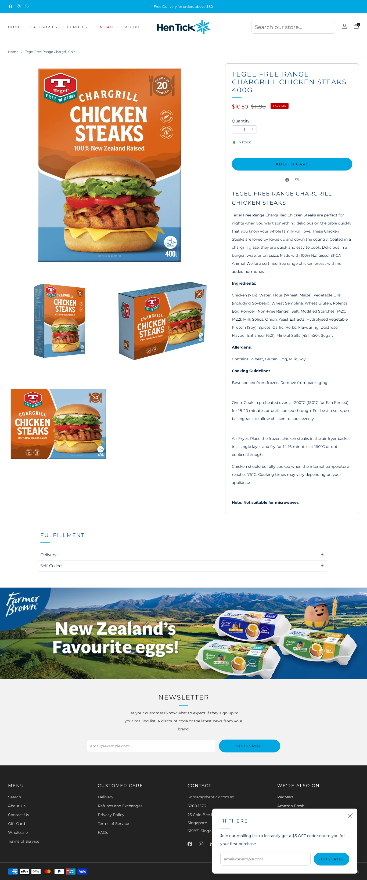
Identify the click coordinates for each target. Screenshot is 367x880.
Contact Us (18, 814)
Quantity (240, 121)
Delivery (105, 797)
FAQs (103, 832)
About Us (17, 805)
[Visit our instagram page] (19, 6)
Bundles (77, 27)
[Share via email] (297, 180)
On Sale (106, 27)
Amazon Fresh (290, 805)
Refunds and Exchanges (120, 805)
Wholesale (18, 832)
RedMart (285, 797)
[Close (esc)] (350, 816)
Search (14, 797)
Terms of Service (23, 841)
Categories (43, 27)
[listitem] (183, 6)
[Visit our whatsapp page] (27, 6)
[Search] (293, 29)
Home (14, 27)
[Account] (344, 26)
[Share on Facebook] (287, 180)
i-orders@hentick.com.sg (211, 797)
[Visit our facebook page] (10, 6)
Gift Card (16, 823)
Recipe (133, 27)
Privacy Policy (111, 814)
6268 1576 (197, 805)
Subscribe (331, 859)
